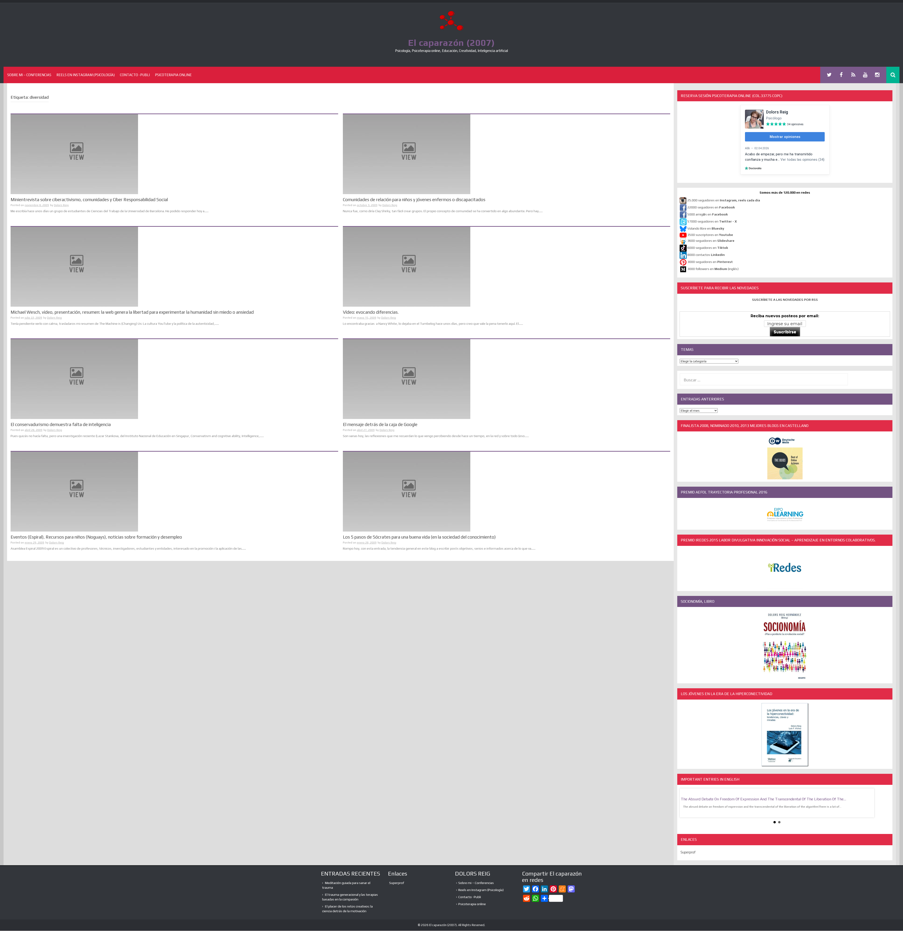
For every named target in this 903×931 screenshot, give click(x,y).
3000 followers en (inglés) (713, 269)
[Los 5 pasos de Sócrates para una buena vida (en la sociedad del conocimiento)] (406, 491)
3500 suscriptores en (710, 235)
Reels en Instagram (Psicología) (85, 75)
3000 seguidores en (710, 262)
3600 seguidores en (710, 241)
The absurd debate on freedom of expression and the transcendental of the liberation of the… (763, 799)
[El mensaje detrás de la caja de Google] (406, 379)
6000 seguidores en (707, 248)
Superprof (688, 852)
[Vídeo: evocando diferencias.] (406, 266)
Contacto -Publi (135, 75)
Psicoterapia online (173, 75)
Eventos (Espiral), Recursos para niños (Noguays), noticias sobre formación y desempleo (96, 537)
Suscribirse (785, 332)
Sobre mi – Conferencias (29, 75)
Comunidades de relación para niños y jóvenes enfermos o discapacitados (414, 199)
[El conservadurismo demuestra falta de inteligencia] (74, 379)
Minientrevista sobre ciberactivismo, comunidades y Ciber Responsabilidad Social (89, 199)
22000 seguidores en (711, 207)
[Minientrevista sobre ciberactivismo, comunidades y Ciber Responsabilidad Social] (74, 154)
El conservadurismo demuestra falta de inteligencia (61, 424)
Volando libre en (705, 229)
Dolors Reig (61, 205)
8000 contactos (706, 255)
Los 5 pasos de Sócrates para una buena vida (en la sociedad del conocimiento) (419, 537)
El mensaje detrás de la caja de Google (380, 424)
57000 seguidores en (712, 221)
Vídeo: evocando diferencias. (371, 312)
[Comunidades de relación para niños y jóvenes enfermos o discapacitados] (406, 154)
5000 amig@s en (707, 214)
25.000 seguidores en (723, 200)
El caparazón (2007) (451, 42)
